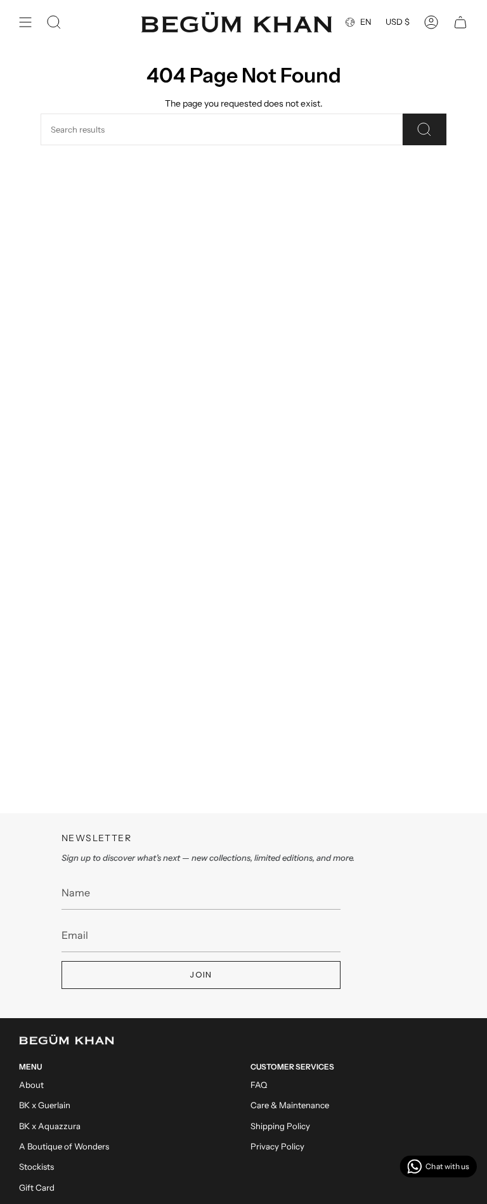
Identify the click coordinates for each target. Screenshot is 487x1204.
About (31, 1085)
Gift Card (37, 1187)
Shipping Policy (280, 1126)
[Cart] (460, 22)
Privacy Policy (277, 1146)
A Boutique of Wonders (64, 1146)
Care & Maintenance (289, 1105)
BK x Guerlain (44, 1105)
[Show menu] (25, 22)
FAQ (258, 1085)
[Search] (424, 129)
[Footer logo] (66, 1040)
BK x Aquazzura (50, 1126)
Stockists (36, 1166)
